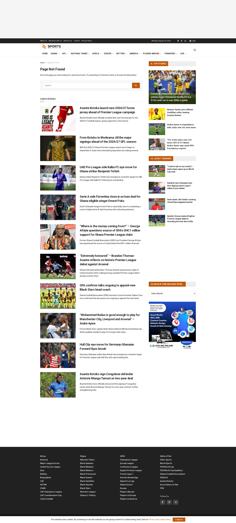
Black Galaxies (86, 463)
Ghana (54, 53)
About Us (43, 41)
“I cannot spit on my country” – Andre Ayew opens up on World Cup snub (180, 169)
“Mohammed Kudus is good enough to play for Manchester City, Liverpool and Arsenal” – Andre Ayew (110, 319)
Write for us (67, 41)
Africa (95, 53)
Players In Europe (128, 495)
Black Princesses (88, 474)
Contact (77, 41)
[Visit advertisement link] (172, 325)
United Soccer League (50, 467)
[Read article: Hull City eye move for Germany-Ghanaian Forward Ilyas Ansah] (58, 355)
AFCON (43, 485)
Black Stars (85, 488)
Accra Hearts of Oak (169, 485)
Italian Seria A (126, 485)
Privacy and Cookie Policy (159, 519)
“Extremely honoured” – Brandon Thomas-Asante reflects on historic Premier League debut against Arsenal (108, 260)
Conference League (129, 467)
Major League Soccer (50, 463)
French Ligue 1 (126, 474)
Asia (42, 470)
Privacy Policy (86, 41)
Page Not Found (53, 63)
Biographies (45, 477)
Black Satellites (87, 481)
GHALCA (164, 477)
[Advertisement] (118, 19)
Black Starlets (86, 485)
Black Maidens (87, 467)
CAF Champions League (51, 492)
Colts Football (46, 499)
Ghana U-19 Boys (88, 495)
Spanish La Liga (127, 481)
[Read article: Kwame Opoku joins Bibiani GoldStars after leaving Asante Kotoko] (157, 114)
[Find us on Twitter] (182, 40)
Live (182, 53)
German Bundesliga (129, 477)
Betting (120, 53)
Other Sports (166, 460)
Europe (107, 53)
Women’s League (87, 492)
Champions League (129, 460)
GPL (64, 53)
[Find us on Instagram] (175, 502)
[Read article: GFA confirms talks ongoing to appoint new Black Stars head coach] (58, 296)
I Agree (179, 519)
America (134, 53)
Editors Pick (165, 456)
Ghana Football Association (172, 474)
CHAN (42, 488)
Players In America (128, 499)
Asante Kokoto (166, 481)
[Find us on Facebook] (178, 40)
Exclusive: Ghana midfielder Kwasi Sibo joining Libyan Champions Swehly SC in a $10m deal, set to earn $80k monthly (171, 97)
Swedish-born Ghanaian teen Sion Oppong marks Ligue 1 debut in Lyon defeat (179, 185)
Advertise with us (55, 41)
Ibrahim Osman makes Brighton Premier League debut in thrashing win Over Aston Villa (181, 219)
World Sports (166, 463)
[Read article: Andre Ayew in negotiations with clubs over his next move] (157, 129)
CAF (42, 481)
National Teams (79, 53)
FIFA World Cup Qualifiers (171, 470)
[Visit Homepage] (51, 46)
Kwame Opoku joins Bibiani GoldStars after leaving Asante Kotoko (180, 112)
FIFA (162, 488)
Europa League (127, 463)
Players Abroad (151, 53)
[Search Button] (195, 50)
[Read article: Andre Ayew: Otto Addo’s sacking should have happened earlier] (157, 204)
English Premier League (131, 470)
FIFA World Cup (167, 467)
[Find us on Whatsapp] (185, 40)
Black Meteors (86, 470)
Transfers (169, 53)
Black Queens (86, 477)
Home (45, 53)
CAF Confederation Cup (50, 495)
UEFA (122, 456)
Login (193, 41)
